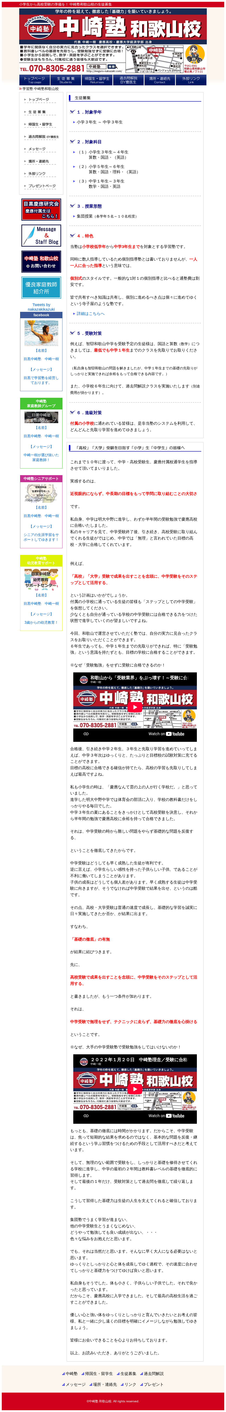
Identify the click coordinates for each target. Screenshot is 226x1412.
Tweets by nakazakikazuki (41, 307)
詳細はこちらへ (91, 313)
